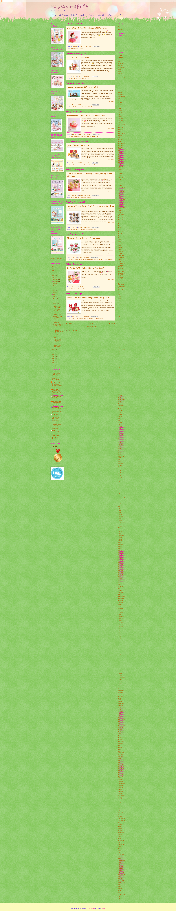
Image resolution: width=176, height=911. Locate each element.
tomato (119, 836)
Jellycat (119, 420)
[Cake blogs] (58, 463)
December (55, 279)
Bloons (119, 131)
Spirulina (120, 749)
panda (119, 604)
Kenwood (120, 426)
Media (110, 15)
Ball (119, 98)
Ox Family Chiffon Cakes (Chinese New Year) (85, 268)
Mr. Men (120, 554)
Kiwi (119, 432)
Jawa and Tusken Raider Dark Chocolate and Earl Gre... (58, 330)
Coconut (120, 247)
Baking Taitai (55, 389)
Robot (119, 707)
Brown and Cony (121, 143)
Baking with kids (121, 96)
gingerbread (120, 365)
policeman (120, 660)
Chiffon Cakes (63, 15)
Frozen (119, 351)
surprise (120, 789)
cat (118, 183)
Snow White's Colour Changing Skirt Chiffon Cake (87, 28)
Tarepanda (120, 808)
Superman (120, 787)
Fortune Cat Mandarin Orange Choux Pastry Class (88, 298)
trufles (119, 846)
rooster (119, 713)
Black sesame (121, 127)
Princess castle (121, 677)
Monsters (120, 548)
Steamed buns (121, 766)
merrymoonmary (91, 908)
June (54, 292)
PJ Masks (120, 648)
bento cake (120, 118)
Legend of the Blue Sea (121, 457)
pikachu (119, 632)
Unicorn (119, 858)
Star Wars (93, 229)
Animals (72, 106)
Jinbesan (120, 422)
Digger (119, 300)
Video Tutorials (89, 106)
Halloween (120, 381)
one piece (120, 590)
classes (72, 259)
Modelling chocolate (120, 540)
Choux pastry (74, 78)
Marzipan (120, 503)
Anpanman (120, 73)
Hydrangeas (120, 408)
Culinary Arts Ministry (121, 295)
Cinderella (120, 233)
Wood (119, 886)
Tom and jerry (121, 832)
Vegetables (120, 866)
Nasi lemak (120, 562)
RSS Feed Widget (127, 48)
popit (119, 666)
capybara (120, 169)
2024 (53, 270)
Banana (119, 100)
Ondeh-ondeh (121, 586)
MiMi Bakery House (56, 401)
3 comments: (87, 162)
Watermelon (120, 878)
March (55, 298)
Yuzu (109, 164)
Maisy (119, 495)
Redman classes (120, 699)
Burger (119, 156)
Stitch (119, 772)
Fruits (119, 353)
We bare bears (121, 880)
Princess (76, 48)
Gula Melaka (121, 377)
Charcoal (120, 189)
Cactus (119, 164)
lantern (119, 448)
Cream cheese (121, 263)
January (55, 303)
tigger (119, 822)
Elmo (119, 334)
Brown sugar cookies (121, 148)
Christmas (120, 227)
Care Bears (120, 173)
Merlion (119, 518)
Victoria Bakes (55, 407)
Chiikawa (120, 210)
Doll (119, 308)
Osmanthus (120, 600)
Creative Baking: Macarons (121, 290)
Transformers (121, 844)
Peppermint (120, 620)
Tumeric (120, 850)
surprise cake (121, 791)
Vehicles (120, 870)
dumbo (119, 322)
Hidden (119, 389)
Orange (119, 594)
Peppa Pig (120, 618)
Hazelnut (120, 383)
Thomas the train (121, 818)
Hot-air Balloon (121, 399)
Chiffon (72, 48)
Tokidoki (120, 830)
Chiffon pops (121, 205)
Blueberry (120, 135)
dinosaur (120, 304)
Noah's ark (120, 572)
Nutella (119, 576)
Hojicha (119, 391)
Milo (119, 529)
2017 (53, 356)
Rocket (119, 709)
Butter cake (120, 160)
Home (54, 15)
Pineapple (120, 636)
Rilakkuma (120, 705)
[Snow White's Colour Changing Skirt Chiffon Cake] (74, 43)
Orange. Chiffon (121, 596)
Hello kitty (120, 387)
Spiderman (120, 747)
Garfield (119, 359)
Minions (119, 533)
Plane (119, 650)
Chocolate (86, 164)
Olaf (119, 582)
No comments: (87, 46)
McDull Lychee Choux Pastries (79, 57)
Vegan (119, 864)
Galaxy (119, 355)
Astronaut (120, 79)
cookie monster (121, 257)
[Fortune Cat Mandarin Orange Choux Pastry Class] (74, 313)
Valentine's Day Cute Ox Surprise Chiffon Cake (86, 116)
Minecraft (120, 531)
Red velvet (120, 696)
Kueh (119, 440)
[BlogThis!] (95, 46)
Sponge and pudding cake (121, 752)
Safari (119, 717)
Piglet (119, 630)
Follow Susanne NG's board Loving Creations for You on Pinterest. (56, 258)
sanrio (119, 723)
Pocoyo (119, 654)
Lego (119, 459)
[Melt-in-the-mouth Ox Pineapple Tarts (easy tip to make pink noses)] (74, 191)
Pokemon (120, 656)
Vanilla (119, 862)
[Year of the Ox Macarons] (74, 159)
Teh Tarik (120, 816)
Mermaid (120, 520)
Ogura (119, 580)
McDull (82, 78)
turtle (119, 852)
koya (119, 438)
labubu (119, 446)
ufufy (119, 856)
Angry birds (120, 65)
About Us (118, 15)
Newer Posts (70, 323)
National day (120, 564)
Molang (119, 542)
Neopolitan (120, 568)
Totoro (119, 838)
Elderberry (120, 332)
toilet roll (120, 828)
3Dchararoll (120, 57)
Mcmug (119, 512)
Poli (119, 658)
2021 (53, 277)
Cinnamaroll (120, 235)
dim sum (120, 302)
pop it (119, 664)
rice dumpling (121, 703)
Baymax (120, 110)
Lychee (78, 78)
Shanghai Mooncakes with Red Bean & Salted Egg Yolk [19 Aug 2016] (57, 404)
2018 (53, 354)
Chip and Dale (121, 219)
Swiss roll (120, 804)
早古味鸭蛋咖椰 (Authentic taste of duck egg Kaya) (57, 385)
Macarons (91, 15)
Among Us (120, 63)
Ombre (84, 136)
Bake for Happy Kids (57, 372)
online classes (96, 259)
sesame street (121, 727)
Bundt (119, 154)
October (55, 283)
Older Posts (111, 323)
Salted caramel (121, 719)
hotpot (119, 401)
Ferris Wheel (121, 340)
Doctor (119, 306)
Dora (119, 312)
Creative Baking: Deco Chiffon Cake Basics (121, 270)
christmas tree (121, 229)
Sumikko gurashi (121, 783)
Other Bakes (101, 15)
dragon (119, 316)
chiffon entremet (121, 199)
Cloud (119, 241)
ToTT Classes (121, 840)
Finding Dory (121, 342)
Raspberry (120, 692)
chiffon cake (120, 203)
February (55, 301)
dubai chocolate (121, 318)
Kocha (119, 436)
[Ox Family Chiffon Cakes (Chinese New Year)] (74, 283)
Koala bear (120, 434)
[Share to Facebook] (97, 46)
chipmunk (120, 221)
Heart (119, 385)
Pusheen (120, 683)
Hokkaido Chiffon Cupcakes (120, 394)
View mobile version (90, 326)
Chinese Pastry (121, 217)
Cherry (119, 195)
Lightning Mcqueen (120, 466)
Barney (119, 104)
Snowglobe (120, 737)
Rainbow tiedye (121, 690)
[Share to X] (96, 46)
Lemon (119, 461)
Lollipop (119, 481)
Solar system (121, 741)
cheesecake (120, 193)
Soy (119, 745)
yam (119, 892)
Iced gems (120, 412)
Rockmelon (120, 711)
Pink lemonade (121, 642)
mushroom (120, 556)
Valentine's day (94, 136)
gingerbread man (121, 367)
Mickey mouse (121, 522)
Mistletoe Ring (121, 537)
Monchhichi (120, 544)
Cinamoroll (120, 231)
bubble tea (120, 152)
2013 (53, 365)
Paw (119, 610)
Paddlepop (120, 602)
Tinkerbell (120, 824)
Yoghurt (119, 896)
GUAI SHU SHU (56, 420)
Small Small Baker (56, 396)
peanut (119, 614)
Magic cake (120, 493)
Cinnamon (120, 237)
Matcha (119, 508)
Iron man (120, 416)
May (54, 294)
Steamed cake (121, 768)
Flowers (76, 259)
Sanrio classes (121, 725)
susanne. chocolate (120, 798)
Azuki (119, 83)
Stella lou (120, 770)
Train (119, 842)
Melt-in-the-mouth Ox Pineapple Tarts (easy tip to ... (58, 325)
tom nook (120, 834)
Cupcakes (120, 298)
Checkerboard (121, 191)
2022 (53, 275)
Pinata (119, 634)
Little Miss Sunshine (120, 473)
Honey (119, 397)
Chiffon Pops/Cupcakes (78, 15)
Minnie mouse (121, 535)
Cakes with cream (120, 167)
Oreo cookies (121, 598)
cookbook (120, 253)
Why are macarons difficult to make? (82, 87)
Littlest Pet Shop (121, 477)
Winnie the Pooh (121, 882)
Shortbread (120, 731)
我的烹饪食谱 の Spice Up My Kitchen (57, 415)
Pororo (119, 668)
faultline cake (121, 336)
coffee (119, 249)
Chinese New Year (78, 136)
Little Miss (120, 470)
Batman (119, 108)
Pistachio (120, 644)
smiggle (119, 733)
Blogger (103, 908)
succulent (120, 779)
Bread (119, 141)
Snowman (120, 739)
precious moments (120, 672)
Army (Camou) (121, 77)
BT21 (119, 150)
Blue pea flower (121, 133)
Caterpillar (120, 185)
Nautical (120, 566)
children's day (121, 212)
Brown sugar (121, 145)
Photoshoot (120, 626)
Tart (119, 810)
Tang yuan (120, 806)
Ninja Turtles (120, 570)
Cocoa (119, 245)
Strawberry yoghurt (120, 777)
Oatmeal (120, 578)
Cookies (120, 259)
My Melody (120, 560)
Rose (119, 715)
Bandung (120, 102)
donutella (120, 310)
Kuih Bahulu (120, 444)
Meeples (120, 514)
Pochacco (120, 652)
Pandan (119, 606)
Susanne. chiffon (121, 795)
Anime (119, 71)
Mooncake (120, 552)
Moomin (120, 550)
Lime (119, 468)
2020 (53, 349)
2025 (53, 268)
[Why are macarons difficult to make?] (74, 97)
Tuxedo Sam (121, 854)
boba (119, 137)
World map (120, 888)
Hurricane (120, 403)
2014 (53, 362)
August (55, 288)
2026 (53, 266)
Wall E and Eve (121, 874)
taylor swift (120, 812)
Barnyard (120, 106)
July (54, 290)
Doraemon (120, 314)
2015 (53, 360)
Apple (119, 75)
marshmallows (121, 501)
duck (119, 320)
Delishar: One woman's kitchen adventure (56, 432)
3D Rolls (120, 55)
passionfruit (120, 608)
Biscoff (119, 122)
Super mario (120, 785)
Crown (119, 292)
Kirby (119, 430)
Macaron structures (83, 259)
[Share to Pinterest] (98, 46)
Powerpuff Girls (121, 670)
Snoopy (119, 735)
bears (119, 114)
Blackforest (120, 129)
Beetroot (120, 116)
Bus (119, 158)
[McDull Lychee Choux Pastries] (74, 73)
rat (118, 694)
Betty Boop (120, 120)
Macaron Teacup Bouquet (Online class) (83, 238)
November (55, 281)
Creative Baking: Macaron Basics (121, 287)
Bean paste (120, 112)
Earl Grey (78, 229)
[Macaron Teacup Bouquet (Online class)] (74, 253)
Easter (119, 328)
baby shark (120, 87)
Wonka (119, 884)
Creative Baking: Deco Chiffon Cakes (121, 274)
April (54, 296)
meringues (120, 516)
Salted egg (120, 721)
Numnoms (120, 574)
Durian (119, 324)
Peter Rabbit (120, 622)
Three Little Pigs (121, 820)
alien (119, 61)
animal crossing (121, 67)
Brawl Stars (120, 139)
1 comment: (86, 257)
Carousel (120, 175)
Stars (119, 762)
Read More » (111, 39)
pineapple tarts (82, 197)
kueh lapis (120, 442)
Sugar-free (120, 781)
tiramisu (119, 826)
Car (119, 171)
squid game (120, 756)
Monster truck (121, 546)
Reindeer (120, 701)
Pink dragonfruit (121, 640)
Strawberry (120, 774)
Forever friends (121, 349)
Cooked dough (121, 255)
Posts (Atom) (75, 330)
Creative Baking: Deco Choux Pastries (121, 279)
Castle (119, 181)
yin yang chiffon (121, 894)
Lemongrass (121, 463)
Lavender (120, 454)
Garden (119, 357)
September (56, 285)
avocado (120, 81)
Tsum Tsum (120, 848)
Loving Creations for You (69, 6)
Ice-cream (120, 410)
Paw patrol (120, 612)
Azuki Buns (120, 85)
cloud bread (120, 243)
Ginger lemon (121, 363)
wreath (119, 890)
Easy (119, 330)
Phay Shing (87, 78)
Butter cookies (121, 162)
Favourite (120, 338)
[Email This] (93, 46)
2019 (53, 352)
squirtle (119, 758)
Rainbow (120, 685)
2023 (53, 273)
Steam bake (120, 764)
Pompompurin (121, 662)
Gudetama (120, 375)
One (119, 588)
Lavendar (120, 452)
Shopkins (120, 729)
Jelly (119, 418)
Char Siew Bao (121, 187)
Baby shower (121, 89)
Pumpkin (120, 681)
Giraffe (119, 369)
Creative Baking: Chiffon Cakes (121, 266)
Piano (119, 628)
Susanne (81, 48)
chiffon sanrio (121, 201)
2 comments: (87, 76)
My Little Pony (121, 558)
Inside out (120, 414)
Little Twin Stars (121, 475)
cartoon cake (121, 177)
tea (118, 814)
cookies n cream (121, 261)
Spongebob (120, 754)
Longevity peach (121, 483)
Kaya (119, 424)
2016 (53, 358)
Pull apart (120, 679)
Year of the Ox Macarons (78, 145)
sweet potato (121, 802)
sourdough (120, 743)
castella (119, 179)
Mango (119, 499)
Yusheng (120, 898)
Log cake (120, 479)
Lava (119, 450)
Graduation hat (121, 371)
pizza (119, 646)
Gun (119, 379)
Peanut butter (121, 616)
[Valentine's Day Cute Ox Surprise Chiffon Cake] (74, 131)
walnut (119, 876)
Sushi (119, 800)
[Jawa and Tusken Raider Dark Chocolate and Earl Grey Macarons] (74, 223)
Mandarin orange (97, 164)
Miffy (119, 524)
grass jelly (120, 373)
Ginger (119, 361)
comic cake (120, 251)
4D (118, 59)
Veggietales (120, 868)
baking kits (120, 94)
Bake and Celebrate (120, 92)
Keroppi (119, 428)
